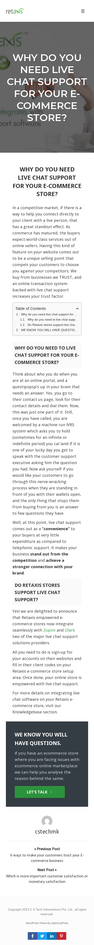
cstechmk (47, 831)
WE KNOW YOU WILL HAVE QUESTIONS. (50, 330)
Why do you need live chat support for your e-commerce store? (47, 87)
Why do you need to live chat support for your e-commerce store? (53, 319)
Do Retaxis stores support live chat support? (53, 324)
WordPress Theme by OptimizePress (47, 923)
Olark (70, 630)
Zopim (49, 630)
